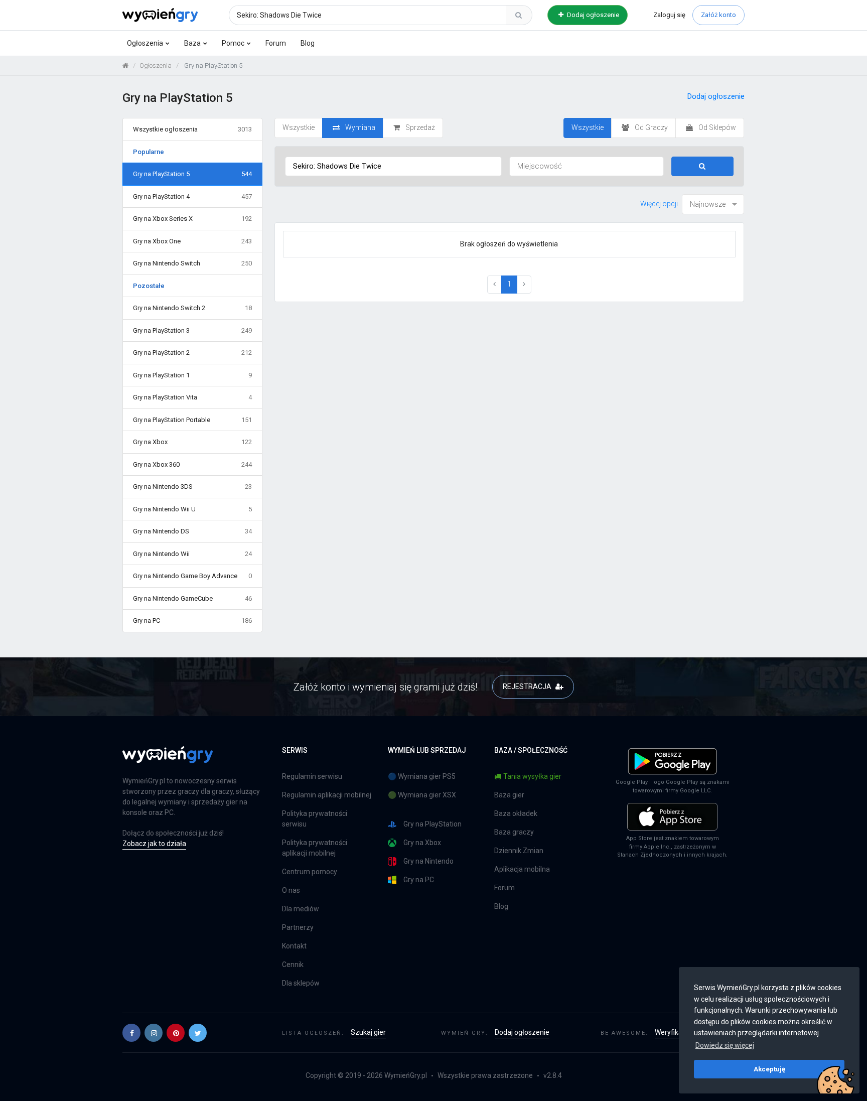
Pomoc (233, 43)
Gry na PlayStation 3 (192, 330)
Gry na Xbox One (192, 241)
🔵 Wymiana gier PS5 (422, 776)
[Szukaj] (518, 15)
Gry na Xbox (192, 442)
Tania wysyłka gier (532, 776)
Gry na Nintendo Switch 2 (192, 308)
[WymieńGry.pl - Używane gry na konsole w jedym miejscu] (167, 760)
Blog (308, 43)
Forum (275, 43)
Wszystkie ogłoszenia (192, 129)
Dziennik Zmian (518, 851)
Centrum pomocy (309, 872)
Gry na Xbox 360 (192, 464)
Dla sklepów (301, 983)
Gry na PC (192, 620)
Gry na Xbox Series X (192, 218)
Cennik (293, 964)
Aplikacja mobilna (522, 869)
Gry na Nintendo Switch (192, 263)
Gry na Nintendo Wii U (192, 509)
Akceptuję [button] (769, 1069)
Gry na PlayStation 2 (192, 352)
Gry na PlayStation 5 (192, 174)
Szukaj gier (368, 1032)
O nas (291, 890)
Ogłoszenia (145, 43)
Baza (192, 43)
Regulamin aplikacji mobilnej (326, 795)
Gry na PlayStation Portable (192, 420)
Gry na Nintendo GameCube (192, 598)
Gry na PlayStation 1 (192, 375)
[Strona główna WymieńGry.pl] (125, 65)
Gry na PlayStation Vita (192, 397)
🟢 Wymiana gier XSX (422, 795)
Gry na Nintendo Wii (192, 554)
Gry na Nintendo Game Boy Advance (192, 576)
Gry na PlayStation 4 (192, 196)
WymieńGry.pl (405, 1075)
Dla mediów (300, 909)
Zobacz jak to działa (154, 844)
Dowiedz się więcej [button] (724, 1045)
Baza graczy (514, 832)
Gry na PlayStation (432, 824)
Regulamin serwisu (312, 776)
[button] (131, 1033)
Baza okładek (515, 813)
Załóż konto (718, 15)
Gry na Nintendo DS (192, 531)
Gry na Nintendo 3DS (192, 486)
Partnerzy (298, 927)
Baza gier (509, 795)
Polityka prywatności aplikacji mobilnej (314, 848)
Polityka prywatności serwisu (314, 818)
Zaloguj (669, 15)
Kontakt (294, 946)
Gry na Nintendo (428, 861)
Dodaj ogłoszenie (592, 15)
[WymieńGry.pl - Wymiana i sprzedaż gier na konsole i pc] (160, 13)
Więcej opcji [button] (659, 204)
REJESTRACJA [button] (528, 686)
